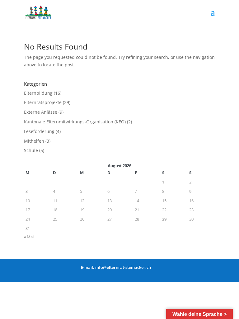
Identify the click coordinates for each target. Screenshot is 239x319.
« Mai (29, 237)
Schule (31, 150)
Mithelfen (34, 141)
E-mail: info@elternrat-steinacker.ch (116, 267)
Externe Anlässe (40, 112)
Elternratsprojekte (43, 102)
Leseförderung (39, 131)
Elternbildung (38, 93)
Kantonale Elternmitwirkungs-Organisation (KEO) (75, 122)
